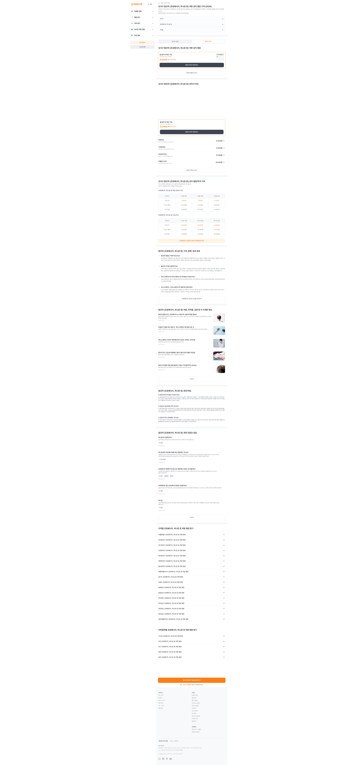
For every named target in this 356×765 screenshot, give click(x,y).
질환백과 (194, 721)
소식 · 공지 (161, 705)
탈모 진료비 (195, 700)
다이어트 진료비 (196, 703)
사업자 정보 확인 (179, 750)
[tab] (175, 41)
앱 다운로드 (142, 42)
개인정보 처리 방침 (163, 741)
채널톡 (199, 729)
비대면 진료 (195, 695)
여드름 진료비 (195, 705)
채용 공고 (160, 708)
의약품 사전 (195, 718)
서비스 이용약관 (174, 741)
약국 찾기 (194, 708)
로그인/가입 (142, 47)
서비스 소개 (161, 700)
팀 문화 (160, 698)
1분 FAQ (194, 713)
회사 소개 (160, 695)
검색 (151, 4)
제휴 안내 (160, 703)
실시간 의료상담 (196, 716)
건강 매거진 (195, 711)
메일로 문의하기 (196, 732)
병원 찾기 (194, 698)
